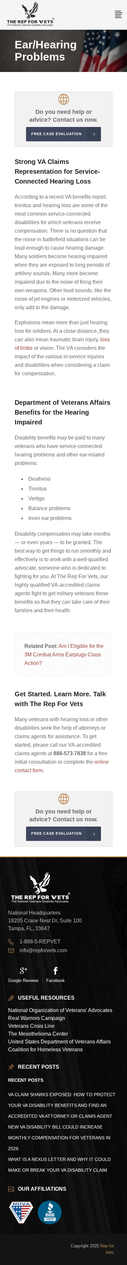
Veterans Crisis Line (31, 1026)
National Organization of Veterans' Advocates (60, 1010)
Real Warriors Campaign (36, 1018)
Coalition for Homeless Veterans (45, 1049)
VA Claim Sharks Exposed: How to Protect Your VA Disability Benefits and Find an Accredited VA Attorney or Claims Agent (62, 1105)
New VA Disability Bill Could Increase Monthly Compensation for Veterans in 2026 (59, 1137)
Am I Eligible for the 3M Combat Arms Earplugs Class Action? (64, 654)
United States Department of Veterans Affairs (59, 1041)
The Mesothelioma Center (38, 1034)
